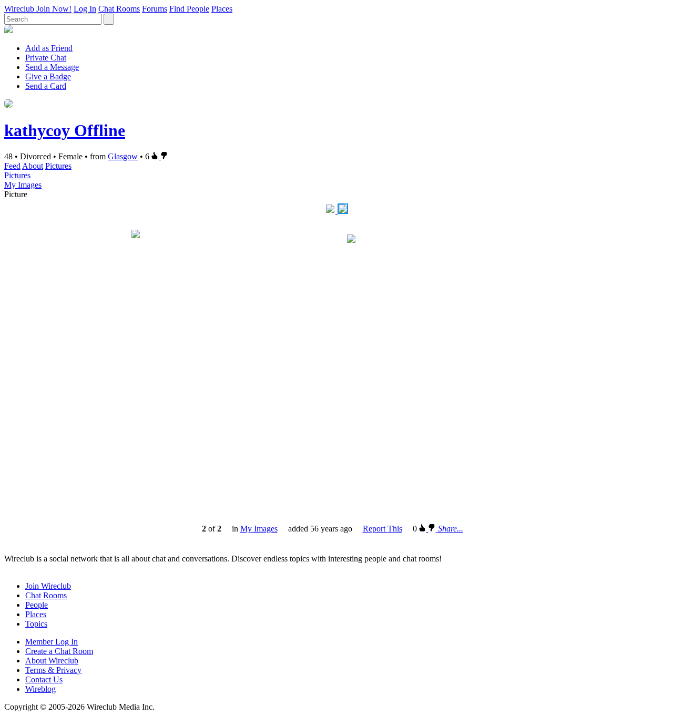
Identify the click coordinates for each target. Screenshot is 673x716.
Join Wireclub (48, 585)
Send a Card (45, 85)
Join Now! (54, 8)
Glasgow (123, 156)
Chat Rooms (119, 8)
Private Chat (45, 57)
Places (221, 8)
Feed (12, 165)
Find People (189, 8)
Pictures (58, 165)
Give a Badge (48, 76)
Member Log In (51, 641)
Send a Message (52, 67)
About (32, 165)
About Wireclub (51, 660)
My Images (23, 184)
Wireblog (40, 688)
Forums (154, 8)
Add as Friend (49, 48)
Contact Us (44, 679)
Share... (450, 528)
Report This (382, 528)
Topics (36, 623)
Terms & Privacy (53, 670)
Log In (85, 8)
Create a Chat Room (59, 651)
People (36, 604)
